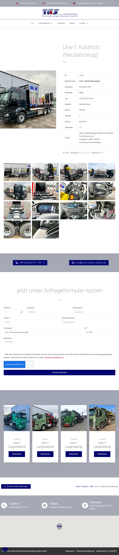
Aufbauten (61, 23)
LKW (88, 153)
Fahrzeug (8, 328)
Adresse (95, 502)
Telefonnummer (67, 318)
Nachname (77, 308)
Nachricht (8, 338)
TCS (32, 23)
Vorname (30, 308)
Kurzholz (82, 153)
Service (72, 23)
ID (85, 328)
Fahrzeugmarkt (44, 23)
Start (78, 486)
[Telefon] (4, 505)
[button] (5, 550)
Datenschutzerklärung (54, 357)
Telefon (14, 504)
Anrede (7, 308)
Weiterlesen (16, 454)
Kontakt (82, 23)
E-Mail (6, 318)
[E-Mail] (45, 505)
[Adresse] (85, 505)
